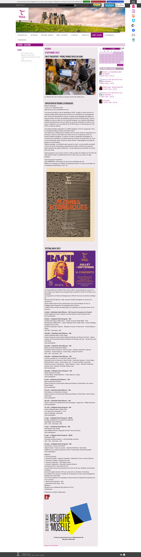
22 (115, 60)
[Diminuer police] (121, 48)
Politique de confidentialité (115, 1)
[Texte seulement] (122, 48)
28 (101, 52)
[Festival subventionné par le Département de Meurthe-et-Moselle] (69, 535)
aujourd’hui (120, 65)
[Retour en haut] (121, 555)
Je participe (74, 35)
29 (104, 52)
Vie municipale (22, 40)
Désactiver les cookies (98, 1)
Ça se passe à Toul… (27, 53)
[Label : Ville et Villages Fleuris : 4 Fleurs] (97, 6)
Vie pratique (34, 35)
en (87, 5)
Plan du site (24, 555)
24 (122, 60)
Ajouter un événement (28, 55)
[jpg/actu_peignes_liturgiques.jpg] (70, 205)
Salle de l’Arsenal (26, 61)
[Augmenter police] (119, 48)
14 (111, 57)
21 (111, 60)
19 (104, 60)
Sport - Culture (97, 35)
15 (115, 57)
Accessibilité (41, 555)
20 (108, 60)
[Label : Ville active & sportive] (110, 6)
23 (118, 60)
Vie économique (109, 35)
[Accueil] (123, 555)
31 (111, 52)
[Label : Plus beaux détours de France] (102, 6)
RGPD (37, 555)
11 (101, 57)
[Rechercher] (75, 5)
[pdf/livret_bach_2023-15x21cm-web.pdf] (47, 497)
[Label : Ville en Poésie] (120, 6)
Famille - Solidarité (62, 35)
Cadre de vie (85, 35)
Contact (29, 555)
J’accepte (86, 1)
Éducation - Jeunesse (47, 35)
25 (101, 62)
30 (108, 52)
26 (104, 62)
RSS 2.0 (33, 555)
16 (118, 57)
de (85, 5)
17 (122, 57)
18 (101, 60)
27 (108, 62)
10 (122, 55)
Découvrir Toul (22, 35)
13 (108, 57)
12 (104, 57)
